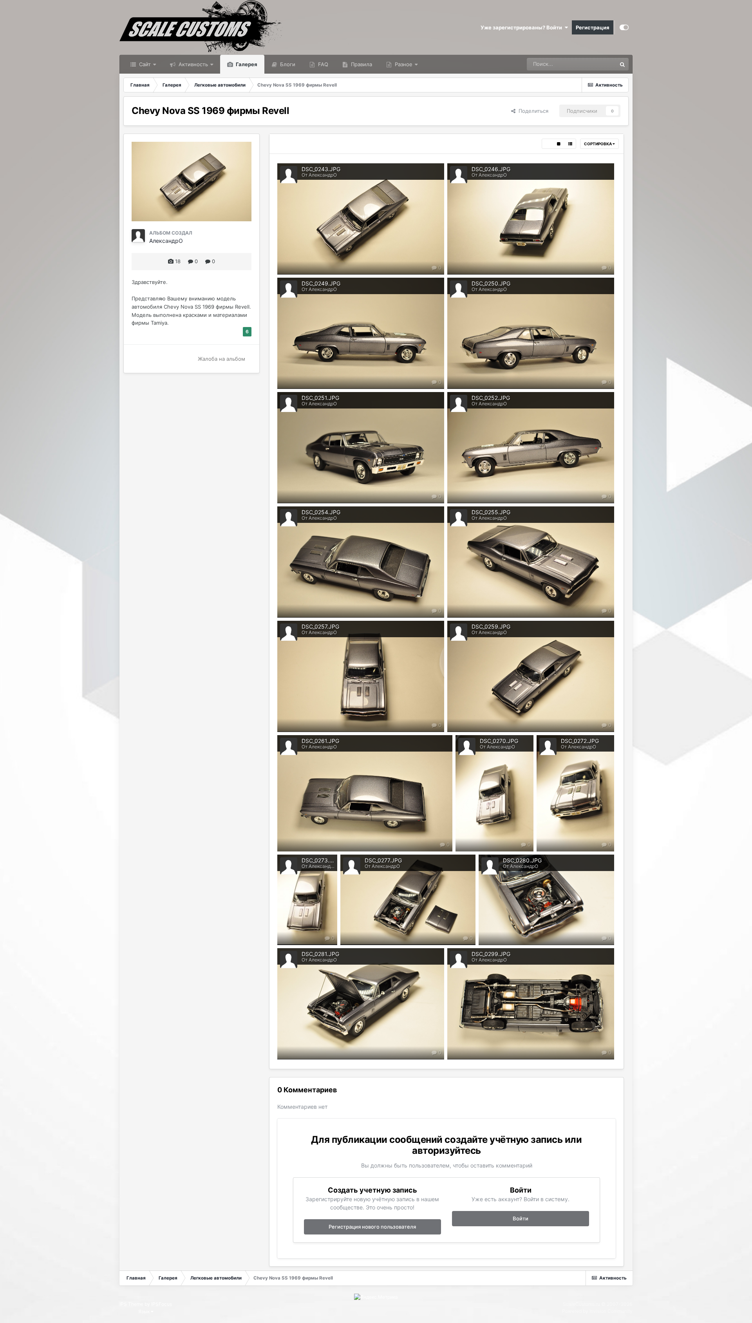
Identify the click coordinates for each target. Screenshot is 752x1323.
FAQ (322, 64)
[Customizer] (624, 27)
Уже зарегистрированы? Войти (522, 27)
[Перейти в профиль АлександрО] (138, 235)
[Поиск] (622, 64)
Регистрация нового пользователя (372, 1227)
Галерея (246, 64)
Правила (360, 64)
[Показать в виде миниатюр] (547, 144)
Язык (144, 1311)
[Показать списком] (570, 144)
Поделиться (531, 111)
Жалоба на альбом (221, 359)
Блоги (286, 64)
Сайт (144, 64)
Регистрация (592, 27)
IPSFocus (161, 1304)
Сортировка (598, 143)
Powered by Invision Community (597, 1311)
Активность (192, 64)
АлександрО (166, 240)
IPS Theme (131, 1304)
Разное (402, 64)
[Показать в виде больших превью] (558, 144)
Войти (520, 1218)
